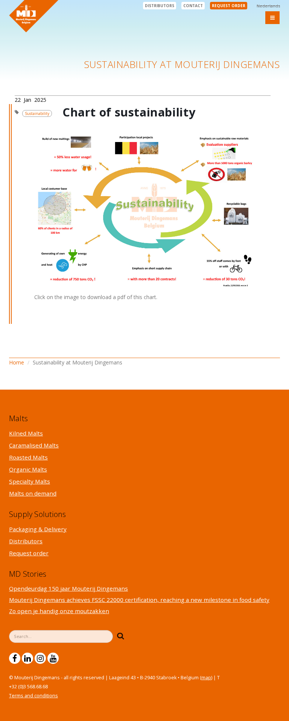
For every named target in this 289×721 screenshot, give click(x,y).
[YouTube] (53, 658)
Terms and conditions (33, 695)
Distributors (159, 5)
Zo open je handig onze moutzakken (59, 611)
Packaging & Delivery (38, 529)
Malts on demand (32, 493)
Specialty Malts (29, 481)
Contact (193, 5)
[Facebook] (14, 658)
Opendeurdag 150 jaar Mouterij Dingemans (68, 588)
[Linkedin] (27, 658)
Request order (228, 5)
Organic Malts (28, 469)
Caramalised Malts (34, 445)
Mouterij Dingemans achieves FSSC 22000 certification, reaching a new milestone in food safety (139, 599)
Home (16, 362)
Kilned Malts (26, 433)
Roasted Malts (28, 457)
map (206, 677)
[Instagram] (40, 658)
